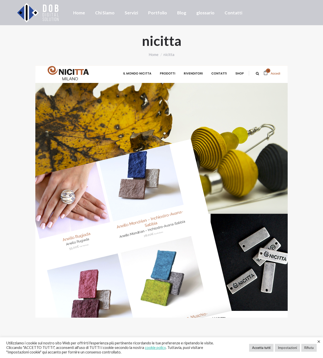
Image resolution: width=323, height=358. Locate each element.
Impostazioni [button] (287, 348)
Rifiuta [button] (309, 348)
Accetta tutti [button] (261, 348)
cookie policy (155, 347)
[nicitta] (161, 192)
